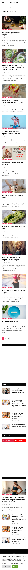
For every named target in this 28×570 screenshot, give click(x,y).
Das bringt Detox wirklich (10, 321)
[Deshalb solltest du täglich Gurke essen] (14, 217)
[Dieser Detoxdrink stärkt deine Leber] (14, 186)
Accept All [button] (15, 566)
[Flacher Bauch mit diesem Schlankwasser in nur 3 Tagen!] (14, 91)
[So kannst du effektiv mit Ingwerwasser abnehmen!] (14, 122)
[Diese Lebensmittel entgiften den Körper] (14, 281)
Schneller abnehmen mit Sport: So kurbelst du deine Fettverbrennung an (19, 426)
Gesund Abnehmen (6, 29)
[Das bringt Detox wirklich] (14, 312)
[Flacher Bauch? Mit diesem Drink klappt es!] (14, 153)
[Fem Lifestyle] (14, 2)
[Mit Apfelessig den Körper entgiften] (14, 23)
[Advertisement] (14, 362)
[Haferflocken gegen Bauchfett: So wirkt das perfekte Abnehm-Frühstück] (6, 415)
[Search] (25, 2)
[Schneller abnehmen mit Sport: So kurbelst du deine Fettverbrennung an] (6, 426)
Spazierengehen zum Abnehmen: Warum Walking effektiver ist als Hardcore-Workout (13, 500)
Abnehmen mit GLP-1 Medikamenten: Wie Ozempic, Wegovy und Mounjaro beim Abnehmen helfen (19, 403)
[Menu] (3, 2)
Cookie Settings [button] (6, 566)
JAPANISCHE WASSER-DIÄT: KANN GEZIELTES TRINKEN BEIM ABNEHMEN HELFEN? (13, 68)
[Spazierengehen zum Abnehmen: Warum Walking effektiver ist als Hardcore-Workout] (6, 391)
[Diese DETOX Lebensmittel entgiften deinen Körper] (14, 248)
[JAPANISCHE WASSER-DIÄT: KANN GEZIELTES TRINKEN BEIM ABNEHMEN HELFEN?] (14, 56)
